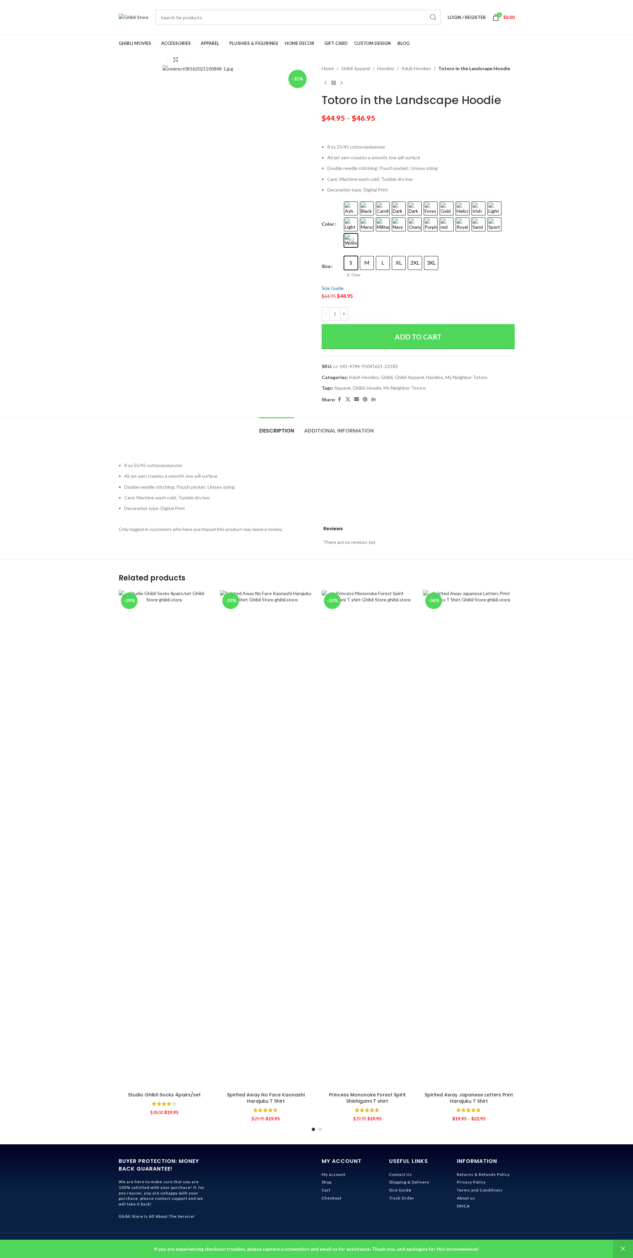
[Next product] (342, 83)
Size (326, 266)
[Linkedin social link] (373, 399)
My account (334, 1174)
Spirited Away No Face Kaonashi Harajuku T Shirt (266, 1098)
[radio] (351, 208)
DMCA (463, 1205)
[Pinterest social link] (365, 399)
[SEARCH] (433, 17)
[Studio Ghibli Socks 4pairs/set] (164, 839)
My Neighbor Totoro (466, 377)
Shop (327, 1182)
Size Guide (333, 288)
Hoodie (374, 388)
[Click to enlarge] (175, 59)
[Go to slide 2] (320, 1129)
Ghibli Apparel (355, 68)
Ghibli (387, 377)
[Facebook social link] (340, 399)
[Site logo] (134, 17)
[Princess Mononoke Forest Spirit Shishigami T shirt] (367, 839)
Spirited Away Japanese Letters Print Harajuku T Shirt (469, 1098)
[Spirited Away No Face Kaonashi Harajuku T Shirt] (266, 839)
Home (328, 68)
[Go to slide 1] (313, 1129)
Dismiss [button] (623, 1249)
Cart (326, 1190)
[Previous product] (326, 83)
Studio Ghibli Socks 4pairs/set (164, 1094)
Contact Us (400, 1174)
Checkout (332, 1197)
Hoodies (385, 68)
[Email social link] (356, 399)
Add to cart (418, 336)
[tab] (276, 427)
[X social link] (348, 399)
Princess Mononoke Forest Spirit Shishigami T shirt (367, 1098)
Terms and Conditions (480, 1190)
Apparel (342, 388)
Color (328, 224)
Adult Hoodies (416, 68)
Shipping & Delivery (409, 1182)
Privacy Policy (471, 1182)
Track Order (401, 1197)
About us (466, 1197)
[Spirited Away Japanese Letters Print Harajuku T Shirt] (469, 839)
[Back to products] (334, 83)
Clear (356, 274)
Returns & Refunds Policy (483, 1174)
